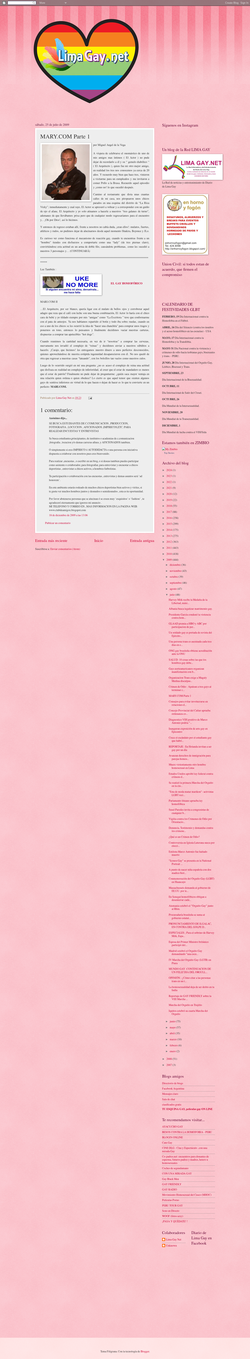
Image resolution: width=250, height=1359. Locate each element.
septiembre (176, 582)
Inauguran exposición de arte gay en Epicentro (188, 730)
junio (173, 1021)
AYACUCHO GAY (172, 1126)
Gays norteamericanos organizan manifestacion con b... (186, 670)
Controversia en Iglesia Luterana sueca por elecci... (192, 844)
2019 (169, 500)
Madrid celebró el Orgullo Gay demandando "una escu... (185, 952)
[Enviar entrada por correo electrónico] (90, 398)
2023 (169, 476)
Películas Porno (170, 1200)
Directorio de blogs (172, 1083)
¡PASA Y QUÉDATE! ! (175, 1221)
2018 (169, 506)
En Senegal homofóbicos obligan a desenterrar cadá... (187, 898)
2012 (169, 541)
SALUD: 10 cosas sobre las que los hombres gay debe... (187, 661)
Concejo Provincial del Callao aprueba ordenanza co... (189, 712)
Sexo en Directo (170, 1211)
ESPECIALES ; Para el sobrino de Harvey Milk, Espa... (191, 934)
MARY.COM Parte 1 (180, 696)
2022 (169, 482)
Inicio (98, 540)
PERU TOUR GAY (172, 1205)
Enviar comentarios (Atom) (65, 549)
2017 (169, 512)
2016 (169, 518)
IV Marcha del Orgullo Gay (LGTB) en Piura (190, 961)
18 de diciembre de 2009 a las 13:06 (68, 515)
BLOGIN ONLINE (172, 1137)
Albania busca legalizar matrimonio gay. (190, 608)
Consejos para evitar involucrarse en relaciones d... (188, 703)
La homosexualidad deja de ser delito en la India (191, 988)
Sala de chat (168, 1099)
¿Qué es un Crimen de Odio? (184, 837)
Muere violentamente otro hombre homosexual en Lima (187, 766)
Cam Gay (167, 1142)
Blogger (145, 1351)
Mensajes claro (170, 1094)
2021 (169, 488)
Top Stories (169, 452)
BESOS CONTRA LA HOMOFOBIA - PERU (187, 1132)
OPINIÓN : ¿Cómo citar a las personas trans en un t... (190, 979)
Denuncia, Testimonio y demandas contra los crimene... (191, 829)
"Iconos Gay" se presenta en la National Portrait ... (190, 862)
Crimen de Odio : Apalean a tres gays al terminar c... (190, 688)
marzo (173, 1039)
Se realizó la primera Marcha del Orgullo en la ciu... (191, 784)
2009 (169, 559)
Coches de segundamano (175, 1168)
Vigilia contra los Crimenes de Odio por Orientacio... (190, 820)
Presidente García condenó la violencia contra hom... (190, 616)
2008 (169, 1059)
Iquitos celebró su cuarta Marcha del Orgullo (188, 1012)
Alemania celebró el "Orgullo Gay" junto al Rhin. (191, 907)
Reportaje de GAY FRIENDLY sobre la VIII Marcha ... (190, 997)
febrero (174, 1045)
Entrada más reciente (51, 540)
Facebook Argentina (173, 1088)
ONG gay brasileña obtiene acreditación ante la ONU (190, 652)
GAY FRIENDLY (171, 1184)
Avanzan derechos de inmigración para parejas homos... (190, 757)
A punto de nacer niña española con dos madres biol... (190, 871)
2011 (169, 548)
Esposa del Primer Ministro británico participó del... (189, 943)
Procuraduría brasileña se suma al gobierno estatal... (187, 916)
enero (173, 1051)
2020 (169, 494)
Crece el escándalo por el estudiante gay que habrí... (190, 739)
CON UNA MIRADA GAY (177, 1173)
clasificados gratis (171, 1104)
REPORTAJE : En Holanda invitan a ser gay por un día (190, 748)
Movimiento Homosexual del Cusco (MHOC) (187, 1195)
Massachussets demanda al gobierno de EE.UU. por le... (190, 889)
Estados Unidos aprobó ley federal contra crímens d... (191, 775)
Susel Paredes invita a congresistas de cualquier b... (189, 811)
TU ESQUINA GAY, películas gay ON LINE (187, 1109)
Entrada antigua (142, 540)
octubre (174, 576)
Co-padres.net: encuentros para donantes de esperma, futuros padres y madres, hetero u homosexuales (185, 1160)
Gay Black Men (170, 1179)
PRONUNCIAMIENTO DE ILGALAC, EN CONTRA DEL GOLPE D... (190, 925)
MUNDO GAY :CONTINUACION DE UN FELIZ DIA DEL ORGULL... (190, 970)
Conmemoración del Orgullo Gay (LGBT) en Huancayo (191, 880)
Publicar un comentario (58, 523)
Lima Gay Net (173, 1239)
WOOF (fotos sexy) (172, 1216)
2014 (169, 530)
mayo (173, 1027)
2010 (169, 554)
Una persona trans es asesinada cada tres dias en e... (190, 643)
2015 (169, 524)
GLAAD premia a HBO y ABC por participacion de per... (188, 625)
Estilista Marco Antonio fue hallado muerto (188, 853)
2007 (169, 1065)
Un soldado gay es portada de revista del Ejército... (190, 634)
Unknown (171, 1245)
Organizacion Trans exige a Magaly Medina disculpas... (188, 679)
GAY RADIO (169, 1189)
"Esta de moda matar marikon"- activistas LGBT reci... (191, 793)
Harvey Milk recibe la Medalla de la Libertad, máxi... (188, 601)
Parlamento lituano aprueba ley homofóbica (186, 802)
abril (172, 1033)
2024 (169, 470)
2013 (169, 536)
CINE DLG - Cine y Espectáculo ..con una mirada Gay (184, 1149)
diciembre (175, 565)
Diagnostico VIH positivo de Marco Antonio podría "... (188, 721)
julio (172, 594)
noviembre (176, 571)
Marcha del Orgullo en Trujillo (185, 1005)
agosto (173, 589)
